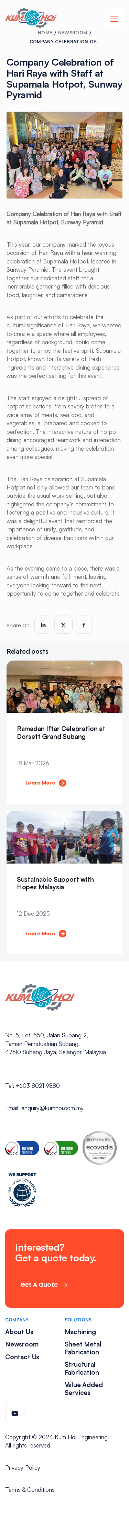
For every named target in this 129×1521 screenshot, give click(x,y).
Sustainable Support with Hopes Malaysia (55, 883)
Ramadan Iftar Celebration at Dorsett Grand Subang (61, 732)
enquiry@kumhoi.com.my (52, 1108)
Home (45, 32)
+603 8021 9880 (38, 1085)
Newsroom (72, 32)
